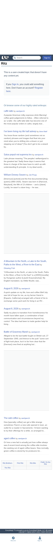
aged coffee (9, 438)
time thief (43, 131)
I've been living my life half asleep (20, 131)
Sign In (47, 58)
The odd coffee (11, 418)
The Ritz (7, 468)
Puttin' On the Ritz (45, 463)
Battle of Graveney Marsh (16, 332)
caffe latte (8, 111)
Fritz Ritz (20, 463)
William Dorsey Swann (15, 175)
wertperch (20, 111)
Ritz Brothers (7, 463)
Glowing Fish (9, 268)
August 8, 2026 (11, 308)
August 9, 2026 (11, 288)
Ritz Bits (33, 463)
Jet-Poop (33, 175)
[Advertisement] (26, 27)
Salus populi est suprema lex (18, 154)
